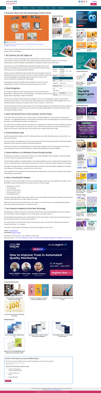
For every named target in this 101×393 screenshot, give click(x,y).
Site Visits (13, 45)
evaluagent (34, 44)
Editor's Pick (80, 30)
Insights (33, 8)
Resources (40, 8)
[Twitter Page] (86, 2)
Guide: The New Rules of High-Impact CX (14, 335)
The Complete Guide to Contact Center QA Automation (62, 335)
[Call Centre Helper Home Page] (11, 5)
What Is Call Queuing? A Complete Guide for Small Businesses (91, 150)
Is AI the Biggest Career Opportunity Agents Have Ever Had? (91, 40)
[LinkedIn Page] (79, 2)
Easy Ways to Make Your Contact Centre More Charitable (81, 191)
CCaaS (51, 389)
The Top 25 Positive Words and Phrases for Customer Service (81, 204)
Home (3, 8)
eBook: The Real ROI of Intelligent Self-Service (91, 83)
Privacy (58, 392)
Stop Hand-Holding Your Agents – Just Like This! (91, 50)
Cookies (54, 392)
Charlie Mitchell (28, 44)
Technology (17, 8)
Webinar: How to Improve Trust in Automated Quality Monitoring (91, 118)
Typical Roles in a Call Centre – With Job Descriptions (91, 228)
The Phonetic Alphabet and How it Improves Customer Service (92, 215)
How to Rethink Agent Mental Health (92, 180)
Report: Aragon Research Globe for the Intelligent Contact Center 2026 (81, 84)
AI (53, 389)
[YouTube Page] (84, 2)
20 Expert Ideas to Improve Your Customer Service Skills (56, 26)
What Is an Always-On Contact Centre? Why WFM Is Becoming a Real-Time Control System (81, 151)
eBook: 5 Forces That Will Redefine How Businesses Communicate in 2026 (14, 352)
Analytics (56, 389)
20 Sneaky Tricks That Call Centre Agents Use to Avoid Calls (81, 229)
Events (53, 8)
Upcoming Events (82, 105)
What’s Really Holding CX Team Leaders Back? (80, 39)
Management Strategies (56, 238)
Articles (9, 8)
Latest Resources (82, 71)
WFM (60, 389)
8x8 (23, 44)
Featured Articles (82, 172)
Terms (51, 392)
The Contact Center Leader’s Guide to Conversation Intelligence (38, 335)
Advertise (60, 8)
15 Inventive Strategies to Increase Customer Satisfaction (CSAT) (67, 26)
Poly (10, 45)
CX (48, 389)
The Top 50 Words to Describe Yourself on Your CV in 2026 (92, 204)
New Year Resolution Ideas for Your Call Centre (57, 36)
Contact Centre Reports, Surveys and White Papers (22, 358)
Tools (47, 8)
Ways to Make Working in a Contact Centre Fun (92, 191)
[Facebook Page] (82, 2)
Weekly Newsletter (13, 377)
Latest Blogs (80, 140)
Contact (62, 392)
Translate (94, 1)
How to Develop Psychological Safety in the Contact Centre (81, 181)
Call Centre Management (16, 44)
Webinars (25, 8)
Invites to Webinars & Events (14, 373)
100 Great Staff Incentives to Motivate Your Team (67, 36)
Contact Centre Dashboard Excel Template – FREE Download (80, 215)
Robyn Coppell (16, 232)
